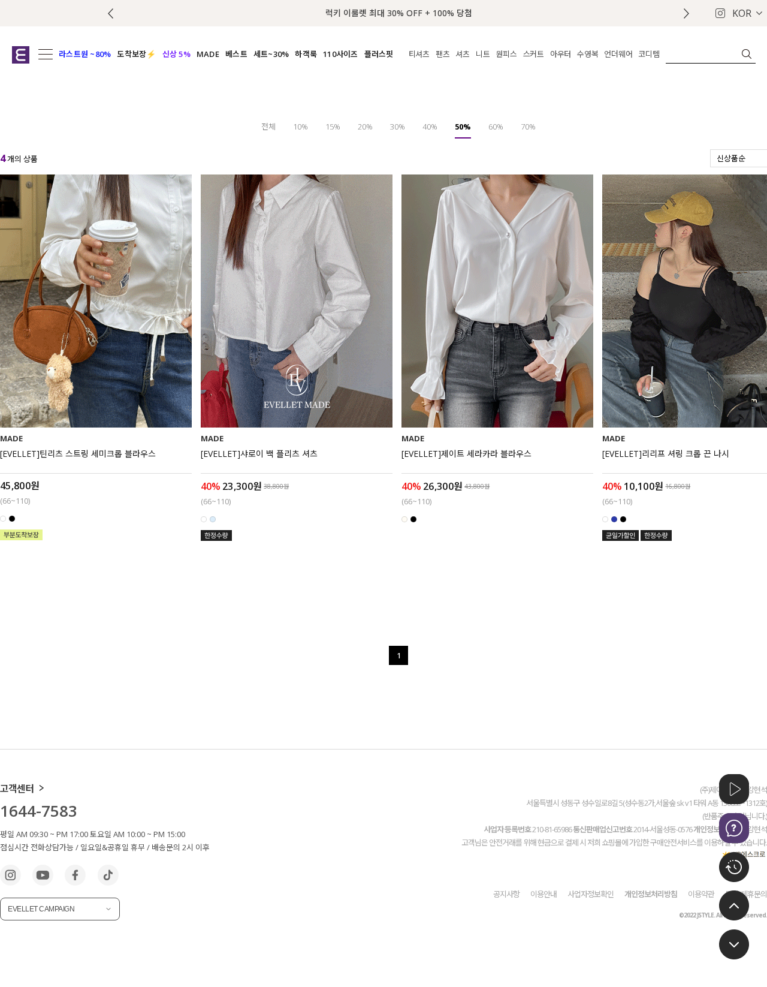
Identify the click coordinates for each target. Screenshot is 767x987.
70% (528, 126)
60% (495, 126)
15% (332, 126)
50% (463, 126)
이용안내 (543, 893)
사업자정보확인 (590, 893)
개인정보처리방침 (650, 893)
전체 (268, 126)
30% (397, 126)
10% (300, 126)
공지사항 (506, 893)
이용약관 (701, 893)
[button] (686, 13)
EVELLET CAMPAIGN (41, 909)
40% (429, 126)
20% (365, 126)
